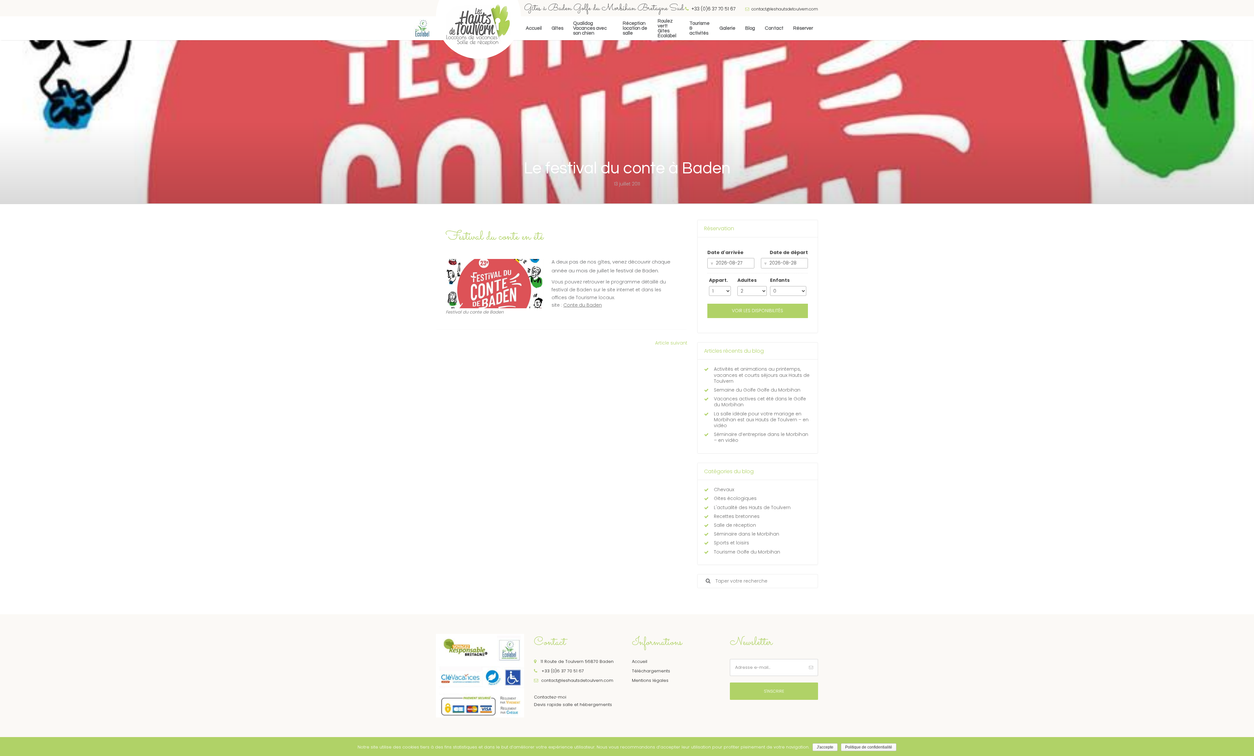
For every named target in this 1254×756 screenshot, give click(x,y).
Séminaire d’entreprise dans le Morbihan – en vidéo (761, 437)
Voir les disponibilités (757, 310)
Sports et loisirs (731, 543)
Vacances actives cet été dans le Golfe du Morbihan (760, 402)
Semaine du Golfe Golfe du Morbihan (757, 390)
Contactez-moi (550, 697)
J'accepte (825, 747)
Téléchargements (651, 671)
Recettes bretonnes (737, 516)
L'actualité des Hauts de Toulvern (752, 507)
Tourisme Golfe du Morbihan (747, 552)
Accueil (534, 28)
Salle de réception (735, 525)
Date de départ (789, 252)
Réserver (803, 28)
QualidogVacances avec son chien (590, 28)
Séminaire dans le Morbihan (746, 534)
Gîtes (557, 28)
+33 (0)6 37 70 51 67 (562, 671)
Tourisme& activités (699, 28)
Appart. (718, 280)
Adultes (747, 280)
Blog (750, 28)
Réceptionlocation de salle (635, 28)
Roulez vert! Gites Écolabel (667, 28)
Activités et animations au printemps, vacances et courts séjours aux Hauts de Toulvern (762, 375)
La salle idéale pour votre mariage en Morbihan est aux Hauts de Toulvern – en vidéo (761, 420)
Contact (774, 28)
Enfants (780, 280)
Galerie (727, 28)
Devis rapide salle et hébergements (573, 704)
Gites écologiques (735, 498)
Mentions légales (650, 680)
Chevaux (724, 489)
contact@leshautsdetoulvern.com (784, 9)
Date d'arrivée (725, 252)
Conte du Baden (582, 305)
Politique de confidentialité (868, 747)
